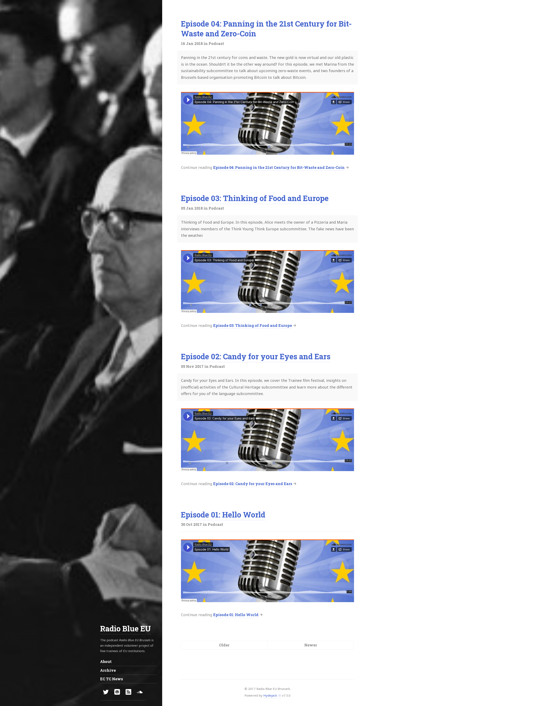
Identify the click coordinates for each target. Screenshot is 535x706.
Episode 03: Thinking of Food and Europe (255, 198)
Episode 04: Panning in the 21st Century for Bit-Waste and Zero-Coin (266, 28)
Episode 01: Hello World (223, 515)
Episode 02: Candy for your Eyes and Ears (255, 356)
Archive (108, 670)
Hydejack (270, 695)
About (106, 661)
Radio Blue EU (125, 628)
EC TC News (111, 678)
